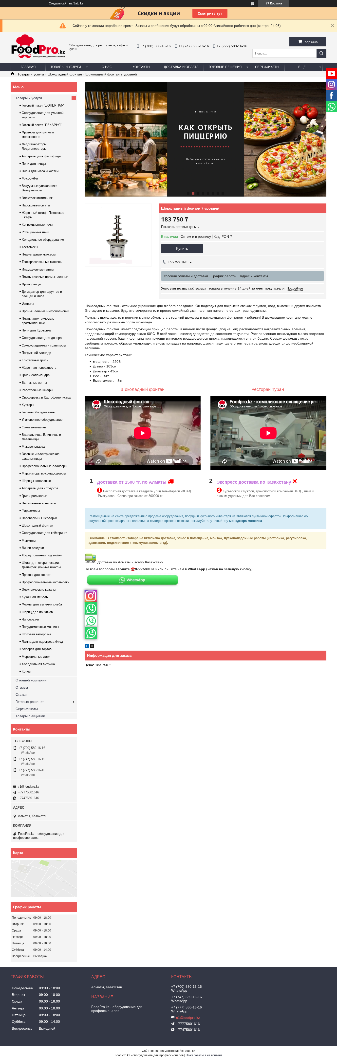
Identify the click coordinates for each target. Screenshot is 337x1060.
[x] (92, 647)
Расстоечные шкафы (37, 390)
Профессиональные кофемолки (45, 582)
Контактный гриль (35, 360)
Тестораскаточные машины (42, 262)
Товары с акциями (30, 716)
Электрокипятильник (37, 198)
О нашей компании (31, 680)
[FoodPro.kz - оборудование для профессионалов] (38, 59)
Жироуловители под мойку (42, 555)
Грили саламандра (36, 375)
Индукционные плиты (38, 269)
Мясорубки (30, 178)
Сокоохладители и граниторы (44, 345)
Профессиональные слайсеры (44, 466)
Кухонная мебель (35, 597)
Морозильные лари (36, 656)
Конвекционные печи (37, 224)
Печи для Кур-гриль (37, 330)
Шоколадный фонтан (65, 74)
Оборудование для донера (42, 338)
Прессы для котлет (36, 575)
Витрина (28, 303)
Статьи (21, 694)
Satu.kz (190, 1051)
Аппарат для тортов (37, 649)
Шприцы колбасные (36, 481)
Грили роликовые (34, 496)
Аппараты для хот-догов (40, 488)
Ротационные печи (35, 232)
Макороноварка (33, 446)
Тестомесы (30, 247)
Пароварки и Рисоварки (39, 518)
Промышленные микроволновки (45, 311)
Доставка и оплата (181, 67)
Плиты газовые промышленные (45, 277)
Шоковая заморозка (36, 634)
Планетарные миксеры (39, 254)
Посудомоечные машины (40, 627)
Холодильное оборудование (43, 239)
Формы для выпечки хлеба (42, 604)
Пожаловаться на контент (204, 1055)
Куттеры (28, 405)
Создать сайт (58, 3)
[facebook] (87, 647)
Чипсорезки (30, 619)
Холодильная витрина (38, 664)
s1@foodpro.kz (28, 786)
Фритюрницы (31, 284)
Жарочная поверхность (39, 367)
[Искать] (321, 53)
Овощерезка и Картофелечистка (46, 397)
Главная (28, 67)
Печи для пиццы (34, 163)
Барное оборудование (38, 412)
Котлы (26, 671)
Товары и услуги (66, 67)
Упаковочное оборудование (42, 419)
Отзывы (22, 687)
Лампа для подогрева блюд (42, 641)
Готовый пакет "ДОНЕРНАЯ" (43, 105)
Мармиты (29, 540)
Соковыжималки (34, 427)
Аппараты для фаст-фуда (41, 156)
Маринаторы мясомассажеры (44, 473)
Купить (182, 248)
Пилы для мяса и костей (40, 171)
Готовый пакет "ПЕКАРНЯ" (42, 125)
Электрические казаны (39, 589)
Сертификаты (267, 67)
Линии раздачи (33, 548)
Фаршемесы (31, 510)
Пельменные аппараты (39, 503)
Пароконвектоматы (36, 205)
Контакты (141, 67)
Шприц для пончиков (37, 612)
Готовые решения (225, 67)
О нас (107, 67)
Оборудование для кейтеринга (44, 533)
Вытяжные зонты (34, 382)
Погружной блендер (36, 353)
